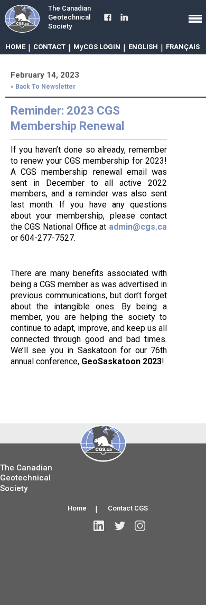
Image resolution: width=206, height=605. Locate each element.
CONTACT (49, 47)
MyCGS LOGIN (96, 47)
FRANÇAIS (183, 47)
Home (77, 508)
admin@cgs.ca (138, 227)
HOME (15, 47)
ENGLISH (143, 47)
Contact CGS (128, 508)
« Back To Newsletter (43, 86)
